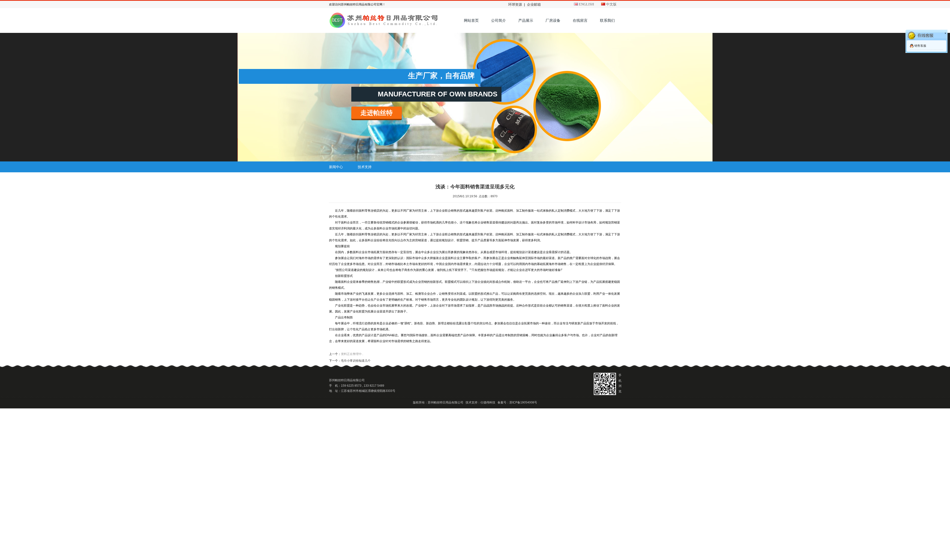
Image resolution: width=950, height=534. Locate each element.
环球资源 (515, 4)
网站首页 (471, 20)
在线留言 (580, 20)
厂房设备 (553, 20)
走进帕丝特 (376, 112)
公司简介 (498, 20)
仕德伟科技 (487, 402)
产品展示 (525, 20)
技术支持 (365, 167)
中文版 (611, 4)
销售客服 (920, 45)
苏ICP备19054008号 (523, 402)
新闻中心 (336, 167)
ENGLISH (586, 4)
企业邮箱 (534, 4)
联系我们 (607, 20)
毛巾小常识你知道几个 (356, 360)
